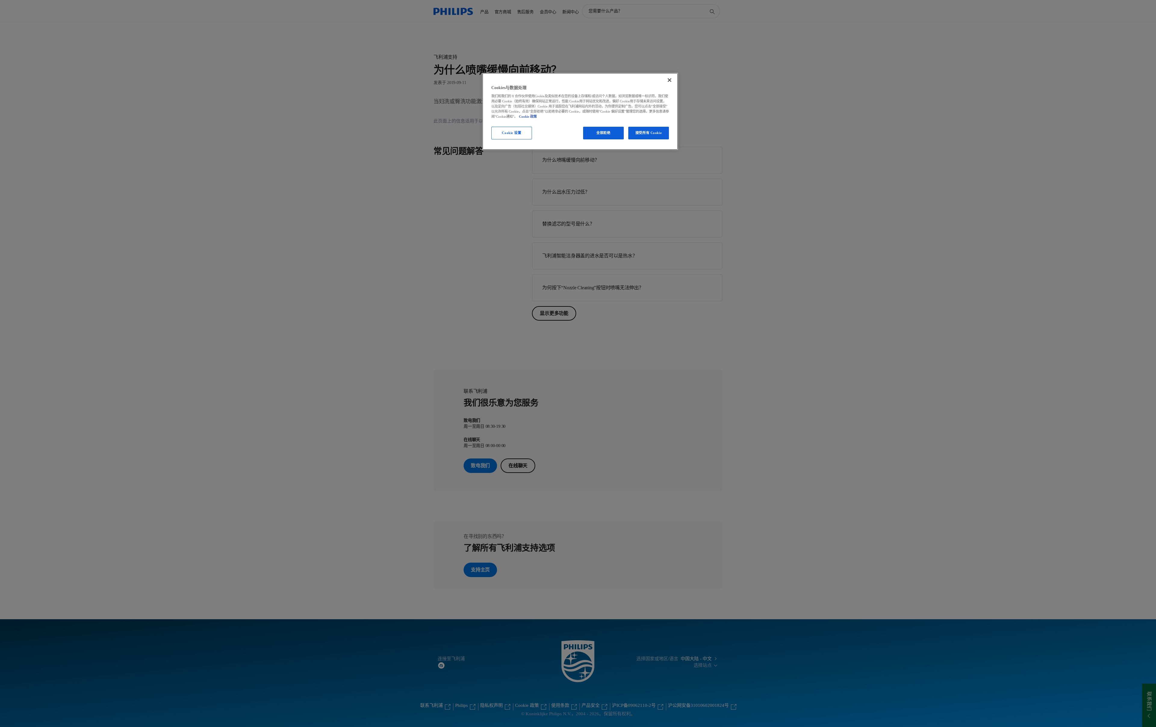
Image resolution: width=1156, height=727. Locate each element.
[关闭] (669, 80)
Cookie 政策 (528, 116)
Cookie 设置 (511, 133)
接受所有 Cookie (648, 133)
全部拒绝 (603, 133)
